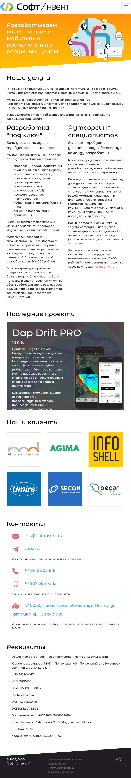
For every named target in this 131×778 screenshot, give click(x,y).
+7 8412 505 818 (39, 570)
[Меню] (126, 6)
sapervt (32, 548)
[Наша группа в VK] (118, 765)
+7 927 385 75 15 (40, 583)
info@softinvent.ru (43, 535)
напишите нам (105, 266)
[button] (17, 402)
